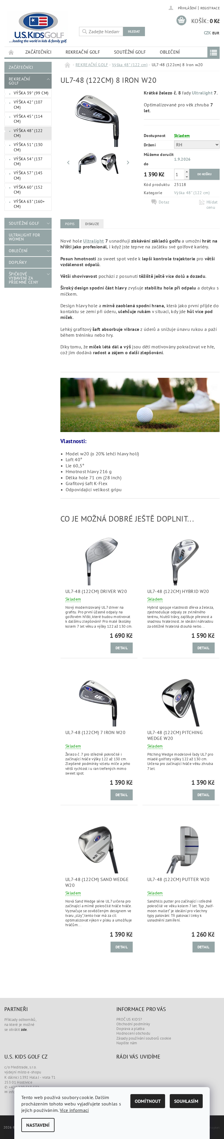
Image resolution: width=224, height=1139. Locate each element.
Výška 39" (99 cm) (31, 93)
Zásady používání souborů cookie (143, 1038)
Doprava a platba (130, 1028)
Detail (122, 647)
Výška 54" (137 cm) (28, 161)
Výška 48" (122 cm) (28, 133)
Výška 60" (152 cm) (28, 190)
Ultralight (202, 93)
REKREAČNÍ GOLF (83, 52)
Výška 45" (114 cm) (28, 119)
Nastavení (38, 1125)
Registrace (210, 8)
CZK (207, 33)
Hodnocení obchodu (133, 1033)
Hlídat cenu (212, 204)
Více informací (74, 1110)
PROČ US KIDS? (129, 1019)
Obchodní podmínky (133, 1024)
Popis (70, 224)
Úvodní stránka (11, 52)
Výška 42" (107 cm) (28, 104)
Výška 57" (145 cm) (28, 175)
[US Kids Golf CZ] (40, 28)
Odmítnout (148, 1101)
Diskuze (92, 224)
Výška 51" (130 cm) (28, 147)
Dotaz (164, 202)
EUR (215, 33)
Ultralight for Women (24, 237)
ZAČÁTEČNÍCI (38, 52)
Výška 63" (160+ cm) (29, 204)
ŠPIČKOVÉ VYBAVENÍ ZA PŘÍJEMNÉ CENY (23, 278)
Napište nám (126, 1042)
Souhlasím (186, 1101)
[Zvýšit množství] (186, 171)
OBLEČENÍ (170, 52)
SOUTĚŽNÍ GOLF (130, 52)
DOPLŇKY (18, 262)
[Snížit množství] (186, 177)
